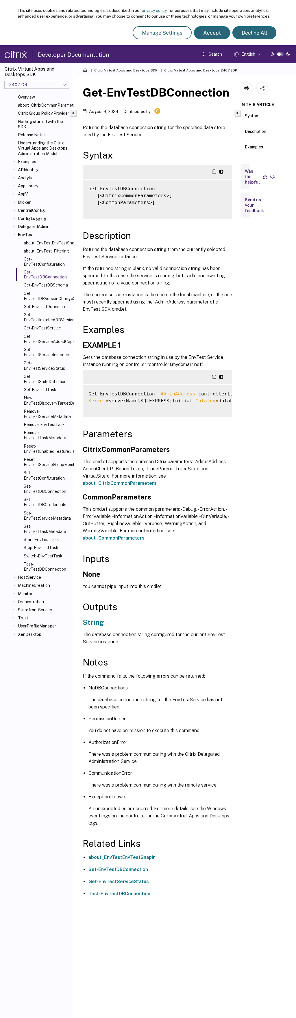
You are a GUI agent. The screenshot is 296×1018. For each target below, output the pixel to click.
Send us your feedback (254, 205)
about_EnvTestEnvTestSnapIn (47, 243)
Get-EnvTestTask (40, 389)
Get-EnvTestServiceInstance (46, 352)
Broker (24, 202)
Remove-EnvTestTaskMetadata (45, 435)
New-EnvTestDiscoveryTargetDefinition (47, 400)
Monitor (25, 593)
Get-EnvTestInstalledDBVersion (47, 317)
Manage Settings (162, 33)
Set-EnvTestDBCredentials (45, 502)
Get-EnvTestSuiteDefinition (45, 379)
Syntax (251, 116)
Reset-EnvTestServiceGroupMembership (47, 462)
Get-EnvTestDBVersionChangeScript (47, 296)
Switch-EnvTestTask (43, 556)
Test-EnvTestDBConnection (45, 567)
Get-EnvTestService (42, 328)
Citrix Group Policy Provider (43, 113)
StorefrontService (35, 610)
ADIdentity (28, 169)
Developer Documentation (73, 54)
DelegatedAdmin (33, 226)
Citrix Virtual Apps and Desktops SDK (126, 70)
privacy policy (154, 10)
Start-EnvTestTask (41, 539)
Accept (212, 33)
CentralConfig (31, 210)
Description (255, 131)
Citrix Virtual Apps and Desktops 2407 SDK (200, 70)
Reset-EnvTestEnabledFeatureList (47, 449)
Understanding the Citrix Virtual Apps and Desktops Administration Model (42, 148)
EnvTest (26, 234)
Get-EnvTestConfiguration (44, 262)
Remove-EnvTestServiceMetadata (47, 414)
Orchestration (31, 602)
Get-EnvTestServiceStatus (44, 365)
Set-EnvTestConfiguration (44, 475)
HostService (29, 577)
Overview (26, 97)
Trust (23, 618)
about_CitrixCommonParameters (44, 105)
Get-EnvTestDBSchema (46, 285)
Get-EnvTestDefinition (44, 306)
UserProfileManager (37, 626)
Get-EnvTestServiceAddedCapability (47, 339)
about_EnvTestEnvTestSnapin (122, 857)
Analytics (27, 178)
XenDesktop (29, 634)
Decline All (254, 33)
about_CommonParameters (114, 538)
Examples (27, 161)
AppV (23, 194)
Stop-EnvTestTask (41, 547)
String (93, 622)
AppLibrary (28, 186)
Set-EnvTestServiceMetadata (47, 516)
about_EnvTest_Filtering (46, 251)
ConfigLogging (32, 218)
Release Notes (32, 135)
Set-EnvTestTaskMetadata (45, 529)
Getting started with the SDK (40, 124)
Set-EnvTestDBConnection (45, 489)
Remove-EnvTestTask (44, 424)
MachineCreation (34, 585)
